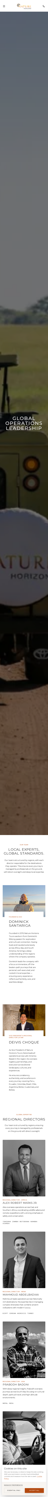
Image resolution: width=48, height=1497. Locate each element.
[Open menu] (4, 6)
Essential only (13, 1490)
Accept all (34, 1490)
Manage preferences (13, 1485)
